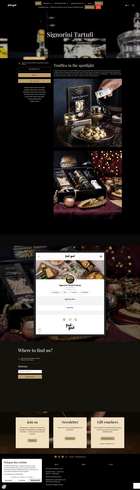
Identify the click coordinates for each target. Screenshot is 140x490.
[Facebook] (56, 457)
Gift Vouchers (34, 81)
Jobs (98, 7)
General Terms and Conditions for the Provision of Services (56, 480)
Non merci (8, 480)
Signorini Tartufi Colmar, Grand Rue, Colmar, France (35, 63)
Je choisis (21, 480)
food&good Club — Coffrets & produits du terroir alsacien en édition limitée (60, 7)
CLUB (111, 464)
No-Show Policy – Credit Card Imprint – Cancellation (55, 472)
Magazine (99, 3)
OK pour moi (35, 480)
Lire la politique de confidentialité (13, 474)
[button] (127, 5)
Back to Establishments (34, 58)
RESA (56, 464)
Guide (38, 3)
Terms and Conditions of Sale (54, 484)
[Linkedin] (63, 457)
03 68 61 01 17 (34, 69)
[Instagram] (59, 457)
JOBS (83, 464)
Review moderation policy (53, 476)
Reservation (89, 7)
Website (34, 75)
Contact (71, 457)
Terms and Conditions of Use (54, 468)
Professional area (80, 457)
